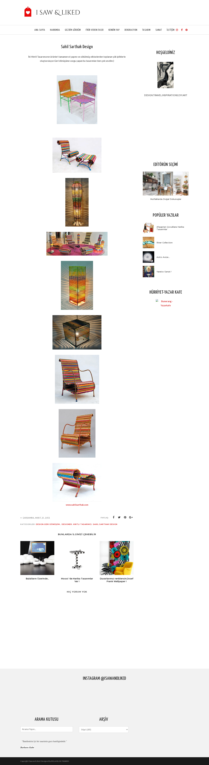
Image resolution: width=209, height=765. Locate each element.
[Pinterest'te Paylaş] (125, 517)
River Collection (165, 242)
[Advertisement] (166, 129)
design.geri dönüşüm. (48, 524)
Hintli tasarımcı (82, 524)
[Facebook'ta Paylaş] (113, 517)
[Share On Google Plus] (131, 517)
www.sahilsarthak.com (77, 504)
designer (67, 524)
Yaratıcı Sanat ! (164, 271)
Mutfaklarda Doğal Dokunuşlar (165, 199)
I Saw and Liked (34, 761)
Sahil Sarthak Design (105, 524)
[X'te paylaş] (119, 517)
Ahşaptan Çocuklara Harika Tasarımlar (170, 228)
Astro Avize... (163, 257)
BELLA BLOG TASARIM (60, 761)
